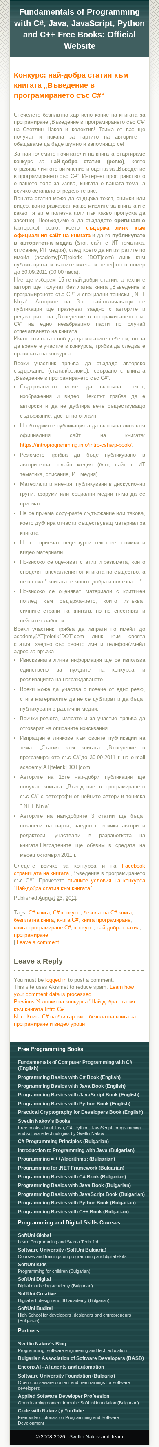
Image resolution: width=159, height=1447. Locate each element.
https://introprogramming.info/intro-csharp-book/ (76, 445)
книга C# (67, 920)
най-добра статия (118, 928)
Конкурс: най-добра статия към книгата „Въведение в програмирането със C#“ (71, 85)
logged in (55, 980)
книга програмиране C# (42, 928)
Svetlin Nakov (84, 1437)
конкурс (83, 928)
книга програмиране (106, 920)
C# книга (39, 913)
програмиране (31, 935)
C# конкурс (66, 913)
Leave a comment (38, 942)
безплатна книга (34, 920)
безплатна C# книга (108, 913)
